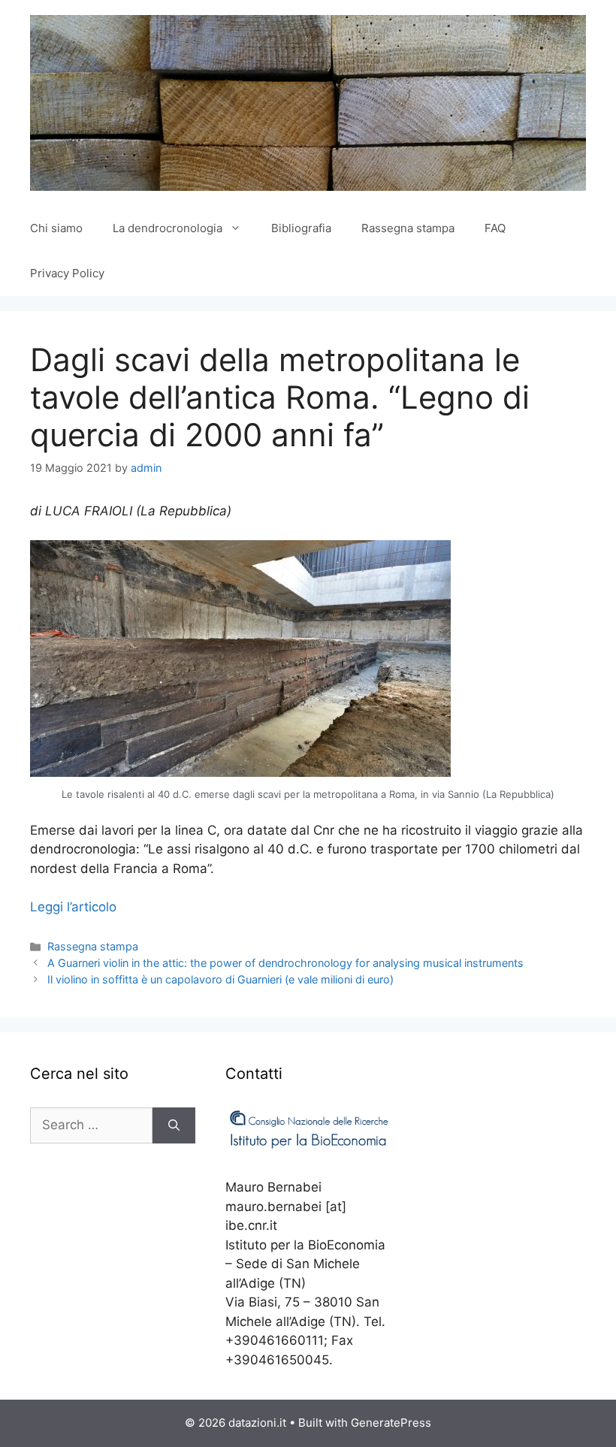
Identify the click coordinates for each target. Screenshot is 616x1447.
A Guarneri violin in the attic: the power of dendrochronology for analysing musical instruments (285, 962)
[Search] (173, 1125)
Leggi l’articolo (73, 906)
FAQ (495, 228)
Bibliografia (301, 228)
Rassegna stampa (407, 228)
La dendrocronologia (167, 228)
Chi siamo (56, 228)
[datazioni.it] (308, 101)
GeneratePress (391, 1422)
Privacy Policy (67, 273)
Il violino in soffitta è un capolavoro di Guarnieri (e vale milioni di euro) (220, 979)
